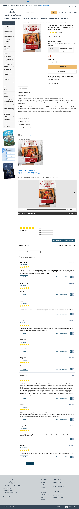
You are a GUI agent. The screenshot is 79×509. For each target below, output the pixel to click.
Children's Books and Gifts (8, 65)
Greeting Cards (8, 83)
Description (23, 88)
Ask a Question (57, 240)
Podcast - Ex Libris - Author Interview (26, 170)
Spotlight (64, 18)
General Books (7, 56)
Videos (5, 86)
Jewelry (6, 96)
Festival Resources (9, 108)
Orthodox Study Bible (8, 32)
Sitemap (43, 499)
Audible (24, 165)
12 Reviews (59, 32)
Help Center (16, 18)
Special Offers (7, 53)
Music (5, 89)
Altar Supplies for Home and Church (8, 100)
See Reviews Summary (27, 257)
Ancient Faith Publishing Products (7, 41)
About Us (26, 18)
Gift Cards (44, 18)
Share (24, 276)
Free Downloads (8, 69)
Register (68, 12)
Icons (5, 93)
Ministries (5, 18)
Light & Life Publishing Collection (7, 48)
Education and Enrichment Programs (7, 114)
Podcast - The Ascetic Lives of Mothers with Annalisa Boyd (32, 174)
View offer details (44, 5)
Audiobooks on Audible (8, 73)
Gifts (5, 104)
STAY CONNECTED (54, 18)
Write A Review (69, 240)
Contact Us (34, 18)
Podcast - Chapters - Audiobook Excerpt (27, 172)
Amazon (24, 136)
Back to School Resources (7, 27)
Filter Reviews (23, 249)
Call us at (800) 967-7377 (10, 492)
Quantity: (51, 59)
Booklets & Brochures (6, 78)
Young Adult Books (9, 59)
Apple (29, 136)
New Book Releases (9, 36)
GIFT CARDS (7, 126)
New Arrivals (7, 119)
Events (5, 123)
